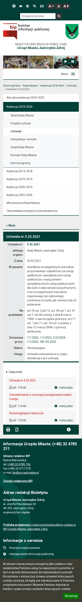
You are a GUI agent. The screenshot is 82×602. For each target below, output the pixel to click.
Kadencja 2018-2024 (52, 85)
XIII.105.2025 (48, 341)
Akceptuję (71, 596)
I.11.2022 (32, 337)
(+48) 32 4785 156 (19, 464)
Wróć (12, 225)
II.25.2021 (33, 244)
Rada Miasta (30, 85)
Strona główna (11, 85)
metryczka (66, 387)
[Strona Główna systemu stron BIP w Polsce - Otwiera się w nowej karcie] (26, 31)
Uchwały (72, 85)
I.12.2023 (46, 337)
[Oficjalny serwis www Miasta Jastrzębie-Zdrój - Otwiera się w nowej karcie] (72, 31)
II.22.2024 (59, 337)
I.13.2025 (32, 341)
